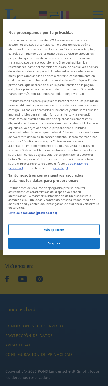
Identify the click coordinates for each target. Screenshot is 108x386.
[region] (54, 137)
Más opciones (54, 229)
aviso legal (60, 168)
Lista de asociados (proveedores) (32, 213)
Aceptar (54, 243)
